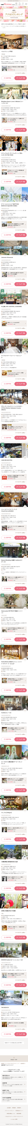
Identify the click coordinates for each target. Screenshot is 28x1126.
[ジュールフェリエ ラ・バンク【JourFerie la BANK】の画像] (14, 499)
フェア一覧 (22, 78)
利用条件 (19, 1107)
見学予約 (8, 78)
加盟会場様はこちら (11, 1113)
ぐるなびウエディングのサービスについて (14, 1116)
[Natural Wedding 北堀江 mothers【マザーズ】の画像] (14, 550)
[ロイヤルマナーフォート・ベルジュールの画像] (14, 346)
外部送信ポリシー (19, 1110)
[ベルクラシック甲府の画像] (14, 42)
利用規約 (14, 1107)
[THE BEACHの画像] (14, 998)
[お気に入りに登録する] (25, 49)
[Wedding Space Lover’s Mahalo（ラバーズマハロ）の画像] (14, 92)
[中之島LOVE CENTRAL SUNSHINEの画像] (14, 297)
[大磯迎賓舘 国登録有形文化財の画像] (14, 852)
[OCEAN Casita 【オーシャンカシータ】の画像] (14, 950)
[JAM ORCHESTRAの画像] (14, 450)
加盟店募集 (18, 1113)
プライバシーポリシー (9, 1110)
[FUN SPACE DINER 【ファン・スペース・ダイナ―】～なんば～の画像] (14, 652)
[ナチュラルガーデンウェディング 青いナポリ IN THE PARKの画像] (14, 143)
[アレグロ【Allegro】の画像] (14, 803)
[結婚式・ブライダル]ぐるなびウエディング (10, 1063)
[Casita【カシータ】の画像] (14, 703)
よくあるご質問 (14, 1119)
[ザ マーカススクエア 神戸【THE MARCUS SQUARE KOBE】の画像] (14, 194)
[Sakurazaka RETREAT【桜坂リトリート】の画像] (14, 601)
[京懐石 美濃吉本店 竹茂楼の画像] (14, 901)
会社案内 (9, 1107)
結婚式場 (22, 1063)
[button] (14, 1077)
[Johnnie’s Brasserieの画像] (14, 248)
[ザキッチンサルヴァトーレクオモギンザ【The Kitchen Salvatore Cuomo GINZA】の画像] (14, 396)
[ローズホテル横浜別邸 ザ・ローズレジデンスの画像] (14, 752)
